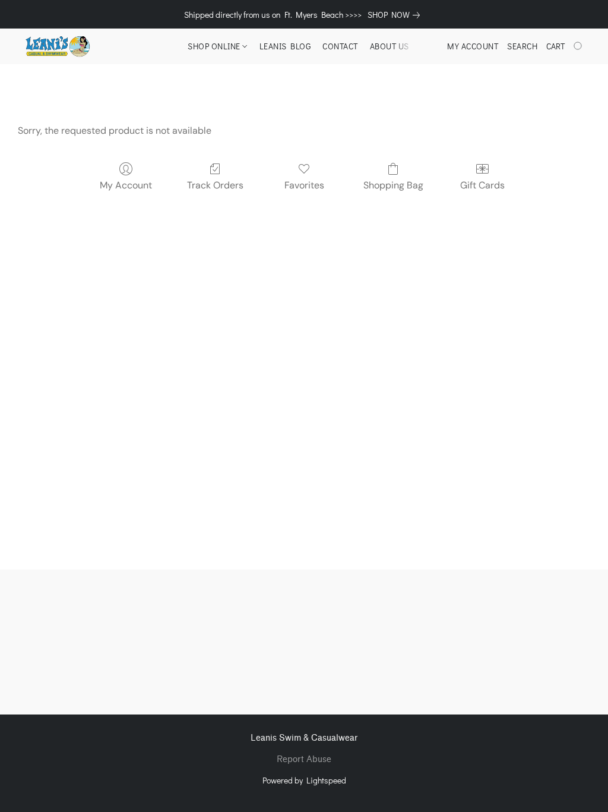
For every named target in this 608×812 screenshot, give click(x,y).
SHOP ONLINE (215, 46)
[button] (57, 46)
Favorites (304, 185)
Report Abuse (304, 759)
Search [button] (522, 46)
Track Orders (215, 185)
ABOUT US (389, 46)
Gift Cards (482, 185)
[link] (396, 15)
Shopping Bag (393, 185)
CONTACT (340, 46)
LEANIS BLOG (285, 46)
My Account (126, 185)
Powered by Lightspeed (304, 780)
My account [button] (472, 46)
